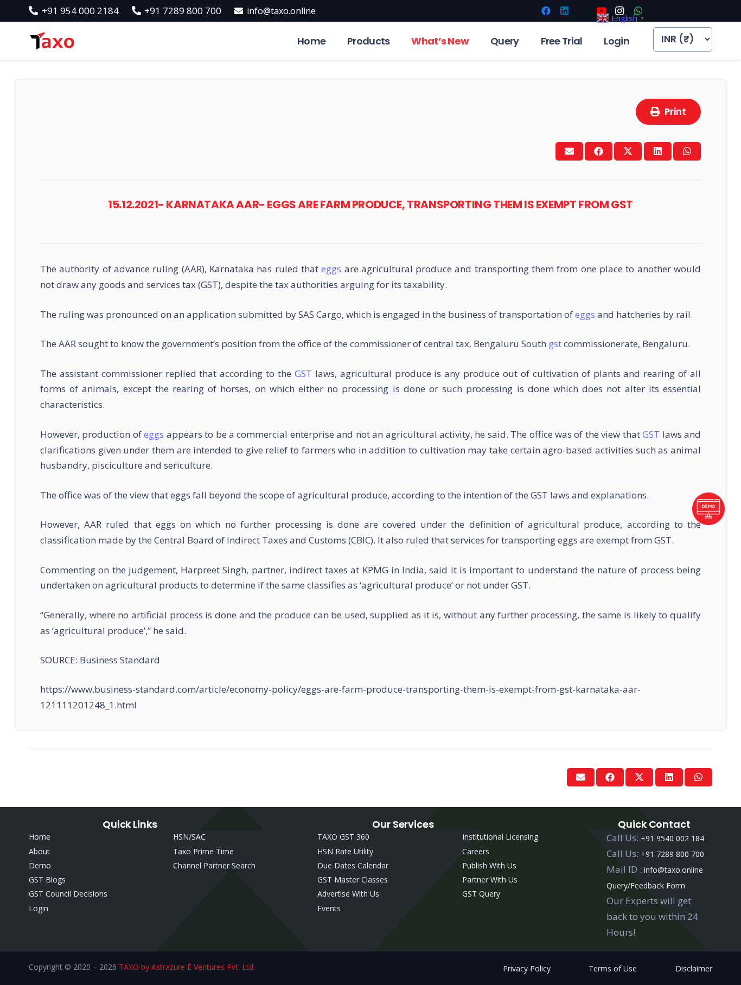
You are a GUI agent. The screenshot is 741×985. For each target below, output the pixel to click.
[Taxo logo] (52, 40)
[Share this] (598, 151)
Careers (475, 851)
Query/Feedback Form (645, 885)
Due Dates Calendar (352, 865)
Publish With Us (489, 865)
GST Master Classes (352, 879)
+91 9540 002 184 (672, 838)
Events (329, 908)
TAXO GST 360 (343, 837)
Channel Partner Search (214, 865)
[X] (582, 11)
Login (38, 908)
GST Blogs (47, 879)
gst (556, 343)
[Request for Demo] (708, 521)
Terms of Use (613, 968)
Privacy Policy (527, 968)
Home (39, 837)
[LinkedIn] (564, 11)
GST (305, 373)
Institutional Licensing (500, 837)
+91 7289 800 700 (672, 854)
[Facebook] (545, 11)
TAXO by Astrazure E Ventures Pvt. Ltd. (187, 967)
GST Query (481, 893)
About (39, 851)
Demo (40, 865)
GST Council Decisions (68, 893)
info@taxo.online (673, 870)
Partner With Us (490, 879)
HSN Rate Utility (345, 851)
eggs (332, 269)
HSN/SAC (189, 837)
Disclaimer (693, 968)
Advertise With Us (348, 893)
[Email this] (569, 151)
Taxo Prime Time (203, 851)
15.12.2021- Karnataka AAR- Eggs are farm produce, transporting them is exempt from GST (370, 204)
